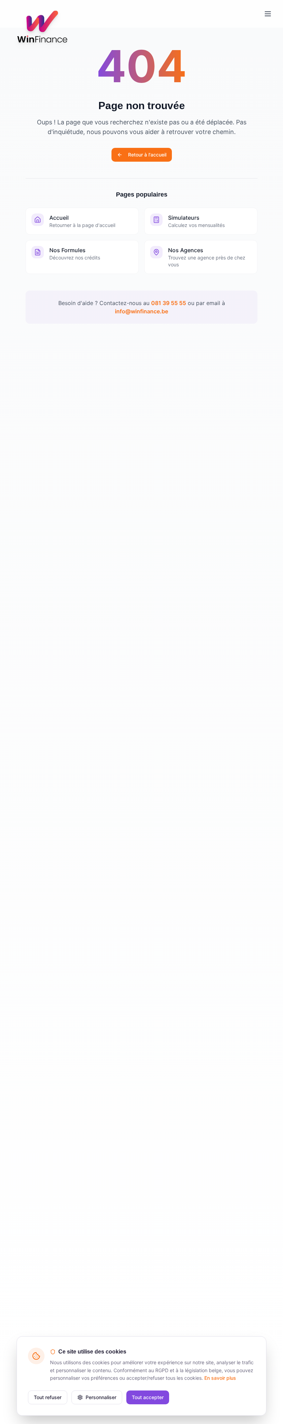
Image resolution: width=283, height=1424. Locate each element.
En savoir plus (220, 1378)
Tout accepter (148, 1397)
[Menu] (268, 14)
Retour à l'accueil (147, 155)
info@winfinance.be (141, 311)
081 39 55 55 (168, 303)
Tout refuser (47, 1397)
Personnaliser (101, 1397)
